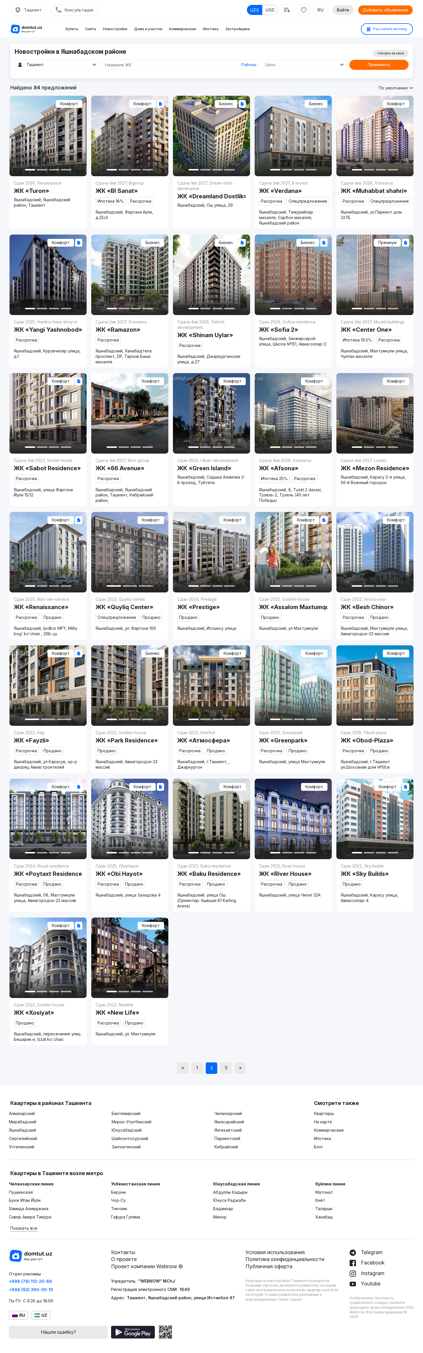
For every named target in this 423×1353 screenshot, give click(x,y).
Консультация (78, 10)
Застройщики (237, 29)
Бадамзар (223, 1208)
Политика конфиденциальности (284, 1259)
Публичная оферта (268, 1266)
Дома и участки (148, 29)
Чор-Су (118, 1200)
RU (320, 10)
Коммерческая (182, 29)
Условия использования (275, 1252)
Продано (52, 617)
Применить (379, 64)
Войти (343, 9)
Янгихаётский (228, 1130)
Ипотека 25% (274, 478)
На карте (323, 1121)
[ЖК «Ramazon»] (129, 341)
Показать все (23, 1228)
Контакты (123, 1252)
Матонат (324, 1192)
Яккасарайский (229, 1121)
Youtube (369, 1284)
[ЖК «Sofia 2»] (293, 332)
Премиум (387, 242)
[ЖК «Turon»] (48, 193)
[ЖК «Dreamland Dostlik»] (211, 193)
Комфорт (69, 103)
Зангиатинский (126, 1146)
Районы (248, 65)
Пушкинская (21, 1192)
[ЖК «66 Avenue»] (129, 480)
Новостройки (115, 29)
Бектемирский (126, 1113)
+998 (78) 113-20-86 (30, 1281)
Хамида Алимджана (28, 1208)
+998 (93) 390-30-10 (31, 1289)
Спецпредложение (308, 201)
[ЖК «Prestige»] (211, 613)
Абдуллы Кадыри (230, 1192)
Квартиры (324, 1113)
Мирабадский (22, 1121)
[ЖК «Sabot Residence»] (48, 477)
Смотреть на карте (390, 53)
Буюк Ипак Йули (25, 1200)
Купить (72, 29)
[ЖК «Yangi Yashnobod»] (48, 338)
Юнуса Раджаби (229, 1200)
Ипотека (210, 29)
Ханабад (324, 1216)
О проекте (124, 1259)
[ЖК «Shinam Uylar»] (211, 341)
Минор (219, 1216)
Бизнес (226, 103)
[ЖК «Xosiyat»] (48, 1021)
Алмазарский (22, 1113)
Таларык (323, 1208)
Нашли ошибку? (58, 1332)
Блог (318, 1146)
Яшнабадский (22, 1130)
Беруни (118, 1192)
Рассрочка (140, 201)
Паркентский (227, 1138)
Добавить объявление (385, 9)
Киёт (320, 1200)
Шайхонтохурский (130, 1138)
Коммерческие (329, 1130)
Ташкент (33, 10)
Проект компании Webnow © (147, 1266)
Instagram (371, 1273)
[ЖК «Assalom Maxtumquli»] (293, 613)
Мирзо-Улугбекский (131, 1121)
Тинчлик (119, 1208)
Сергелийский (23, 1138)
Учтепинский (21, 1146)
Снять (90, 29)
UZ (44, 1315)
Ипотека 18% (111, 201)
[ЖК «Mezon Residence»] (375, 471)
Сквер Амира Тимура (30, 1216)
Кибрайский (226, 1146)
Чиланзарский (228, 1113)
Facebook (372, 1263)
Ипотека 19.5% (357, 339)
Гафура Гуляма (125, 1216)
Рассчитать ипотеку (389, 29)
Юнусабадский (127, 1130)
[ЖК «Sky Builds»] (375, 882)
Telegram (371, 1252)
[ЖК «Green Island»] (211, 471)
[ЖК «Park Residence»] (129, 749)
